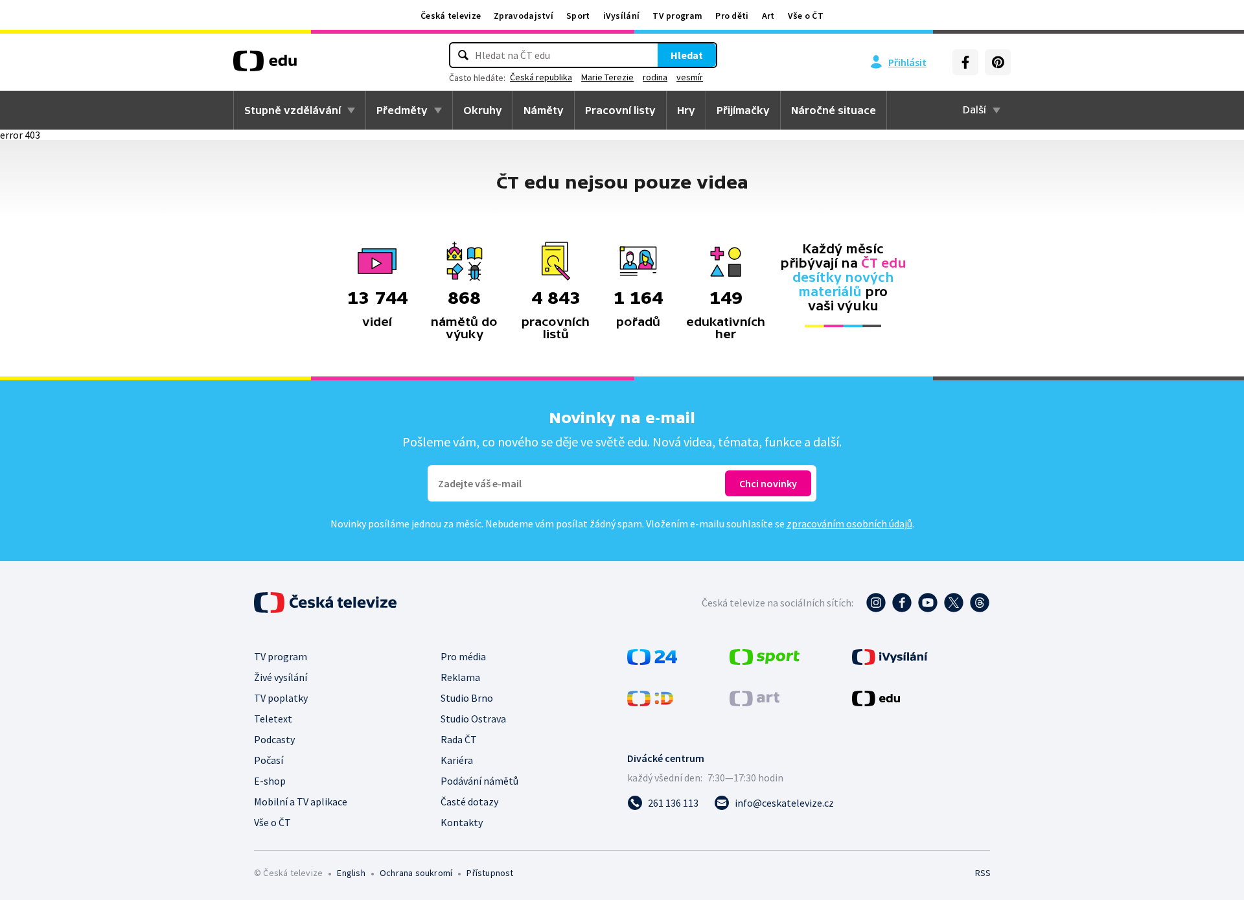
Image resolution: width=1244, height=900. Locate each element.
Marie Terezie (607, 77)
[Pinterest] (998, 62)
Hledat (687, 55)
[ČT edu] (265, 65)
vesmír (689, 77)
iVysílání (621, 15)
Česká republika (541, 77)
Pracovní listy (620, 110)
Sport (578, 15)
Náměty (544, 110)
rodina (655, 77)
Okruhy (482, 110)
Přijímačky (743, 110)
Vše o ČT (806, 15)
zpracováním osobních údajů (849, 523)
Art (768, 15)
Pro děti (731, 15)
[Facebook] (965, 62)
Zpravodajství (523, 15)
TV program (677, 15)
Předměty (402, 110)
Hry (686, 110)
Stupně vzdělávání (292, 110)
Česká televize (450, 15)
